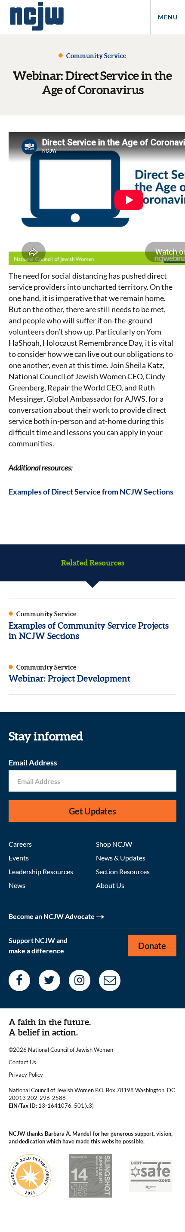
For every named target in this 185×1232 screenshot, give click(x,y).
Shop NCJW (114, 844)
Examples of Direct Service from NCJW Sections (91, 491)
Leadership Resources (41, 871)
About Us (110, 885)
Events (19, 858)
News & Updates (120, 858)
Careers (20, 844)
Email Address (33, 762)
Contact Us (22, 1062)
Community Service (95, 55)
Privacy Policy (26, 1074)
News (17, 885)
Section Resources (123, 871)
